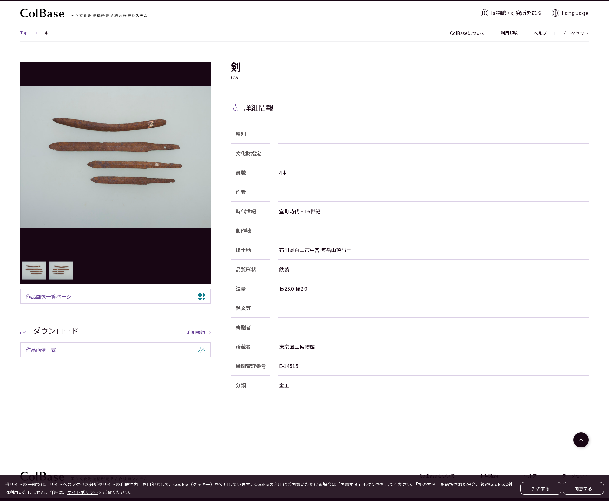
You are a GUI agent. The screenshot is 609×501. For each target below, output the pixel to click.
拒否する (541, 488)
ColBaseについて (467, 33)
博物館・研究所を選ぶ (516, 12)
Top (24, 33)
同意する (583, 488)
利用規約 (509, 33)
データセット (575, 33)
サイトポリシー (82, 492)
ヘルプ (540, 33)
